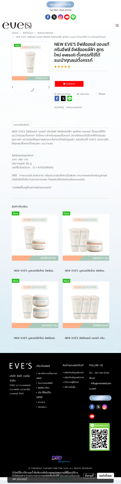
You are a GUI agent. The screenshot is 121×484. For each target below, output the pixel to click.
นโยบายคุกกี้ (22, 478)
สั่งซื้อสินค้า (70, 83)
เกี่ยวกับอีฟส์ (43, 366)
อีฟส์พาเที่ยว (43, 387)
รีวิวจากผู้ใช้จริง (71, 382)
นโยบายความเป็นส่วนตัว (70, 475)
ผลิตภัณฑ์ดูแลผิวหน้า (74, 372)
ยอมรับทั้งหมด (105, 475)
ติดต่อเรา (42, 407)
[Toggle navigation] (117, 25)
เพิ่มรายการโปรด (63, 94)
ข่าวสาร (41, 402)
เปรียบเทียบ (84, 94)
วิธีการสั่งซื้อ (69, 387)
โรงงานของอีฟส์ (45, 383)
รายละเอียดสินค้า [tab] (21, 124)
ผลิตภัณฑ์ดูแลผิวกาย (74, 377)
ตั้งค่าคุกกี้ (89, 475)
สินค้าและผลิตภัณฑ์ (74, 107)
